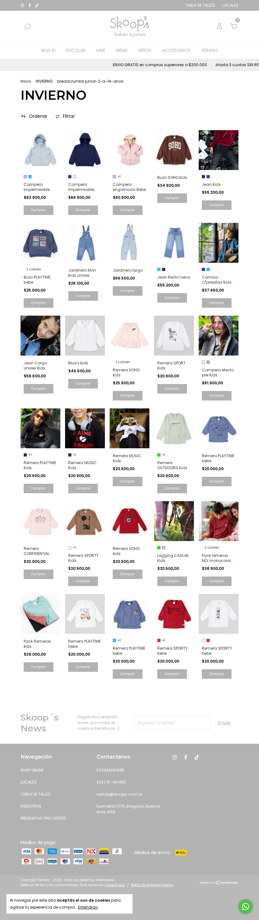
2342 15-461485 (111, 782)
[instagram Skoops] (23, 5)
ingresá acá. (115, 885)
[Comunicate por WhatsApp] (245, 906)
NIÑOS (144, 50)
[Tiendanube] (218, 883)
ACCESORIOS (176, 50)
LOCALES (29, 782)
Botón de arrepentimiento (152, 885)
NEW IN (48, 50)
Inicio (26, 81)
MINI (100, 50)
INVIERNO (44, 81)
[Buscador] (27, 27)
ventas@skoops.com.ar (119, 794)
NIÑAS (122, 50)
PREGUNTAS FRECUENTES (43, 818)
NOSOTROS (31, 806)
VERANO (209, 50)
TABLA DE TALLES (36, 794)
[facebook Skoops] (30, 5)
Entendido (88, 907)
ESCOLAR (76, 50)
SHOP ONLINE (32, 770)
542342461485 (110, 770)
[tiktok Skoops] (37, 5)
